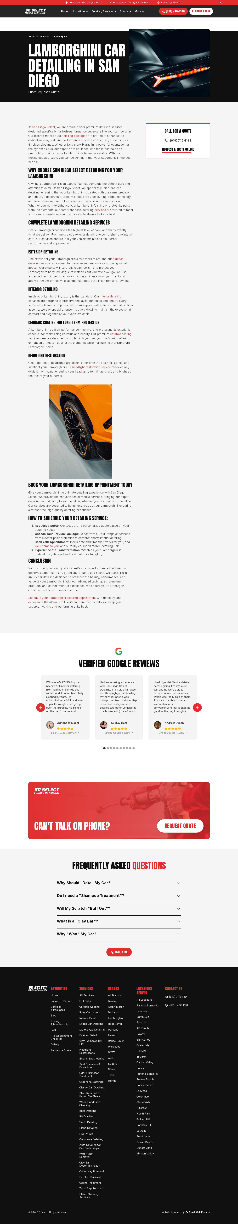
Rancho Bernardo (147, 1005)
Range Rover (116, 1041)
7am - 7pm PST (178, 1005)
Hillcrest (141, 1107)
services (100, 210)
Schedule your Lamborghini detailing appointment (62, 597)
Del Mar (141, 1051)
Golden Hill (143, 1119)
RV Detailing (86, 1116)
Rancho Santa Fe (147, 1073)
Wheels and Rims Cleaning (89, 1103)
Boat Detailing (87, 1110)
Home (32, 36)
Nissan (112, 1069)
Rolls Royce (115, 1023)
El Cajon (141, 1056)
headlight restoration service (91, 367)
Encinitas (141, 1068)
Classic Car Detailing (91, 1087)
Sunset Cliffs (144, 1147)
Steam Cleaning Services (88, 1195)
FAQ (53, 1030)
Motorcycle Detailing (92, 1029)
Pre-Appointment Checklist (61, 1037)
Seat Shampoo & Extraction (89, 1066)
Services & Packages (58, 1008)
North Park (143, 1113)
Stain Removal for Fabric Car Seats (90, 1095)
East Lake (142, 1022)
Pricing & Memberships (60, 1023)
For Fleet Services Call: (120, 2)
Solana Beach (145, 1079)
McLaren (113, 1012)
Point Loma (143, 1136)
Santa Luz (142, 1016)
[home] (35, 11)
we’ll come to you (47, 546)
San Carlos (143, 1039)
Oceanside (142, 1045)
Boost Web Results (199, 1212)
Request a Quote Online (178, 149)
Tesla (111, 1075)
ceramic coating (121, 334)
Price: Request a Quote (43, 92)
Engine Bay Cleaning (91, 1058)
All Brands (45, 36)
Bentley (112, 1001)
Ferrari (112, 1035)
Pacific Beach (144, 1085)
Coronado (142, 1096)
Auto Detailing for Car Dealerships (90, 1146)
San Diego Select (43, 127)
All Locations (144, 999)
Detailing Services (102, 11)
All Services (86, 995)
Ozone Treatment (90, 1182)
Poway (140, 1034)
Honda (112, 1080)
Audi (110, 1058)
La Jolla (141, 1130)
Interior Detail (87, 1018)
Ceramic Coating (89, 1006)
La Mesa (141, 1090)
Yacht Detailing (88, 1122)
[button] (81, 11)
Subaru (112, 1063)
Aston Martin (116, 1006)
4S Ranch (142, 1028)
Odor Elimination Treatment (89, 1074)
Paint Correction (89, 1012)
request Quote (180, 826)
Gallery (55, 1044)
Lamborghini (60, 36)
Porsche (113, 1029)
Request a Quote (61, 1050)
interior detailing (110, 296)
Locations (79, 11)
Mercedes (114, 1046)
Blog (53, 1015)
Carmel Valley (144, 1062)
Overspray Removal (91, 1171)
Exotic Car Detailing (91, 1023)
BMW (111, 1052)
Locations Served (61, 1001)
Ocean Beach (144, 1142)
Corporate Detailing (91, 1139)
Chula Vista (143, 1102)
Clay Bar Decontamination (89, 1164)
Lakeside (141, 1011)
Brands (124, 11)
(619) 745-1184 (142, 2)
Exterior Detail (88, 1035)
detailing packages (74, 135)
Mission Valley (145, 1153)
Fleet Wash (86, 1133)
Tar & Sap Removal (91, 1188)
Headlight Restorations (87, 1051)
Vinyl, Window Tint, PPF (91, 1042)
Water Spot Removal (86, 1155)
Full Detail (85, 1001)
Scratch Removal (90, 1177)
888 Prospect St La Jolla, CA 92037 (85, 2)
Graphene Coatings (91, 1081)
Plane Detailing (88, 1128)
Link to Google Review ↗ (65, 733)
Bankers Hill (143, 1125)
